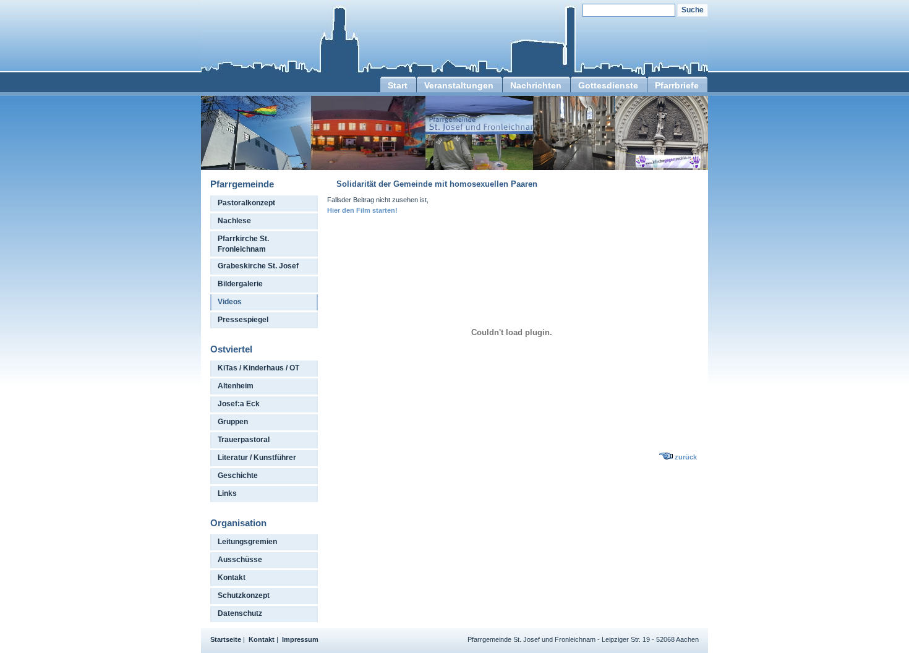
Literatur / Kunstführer (257, 457)
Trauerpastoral (244, 439)
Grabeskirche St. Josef (258, 266)
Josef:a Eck (239, 403)
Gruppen (233, 421)
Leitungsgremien (247, 541)
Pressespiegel (243, 319)
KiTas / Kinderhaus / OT (258, 368)
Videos (230, 301)
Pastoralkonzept (246, 202)
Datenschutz (240, 613)
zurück (686, 457)
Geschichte (238, 475)
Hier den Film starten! (362, 210)
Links (227, 493)
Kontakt (231, 577)
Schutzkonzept (244, 595)
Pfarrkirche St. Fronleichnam (243, 244)
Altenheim (236, 386)
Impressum (300, 639)
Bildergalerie (240, 284)
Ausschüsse (240, 559)
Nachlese (234, 220)
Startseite (225, 639)
